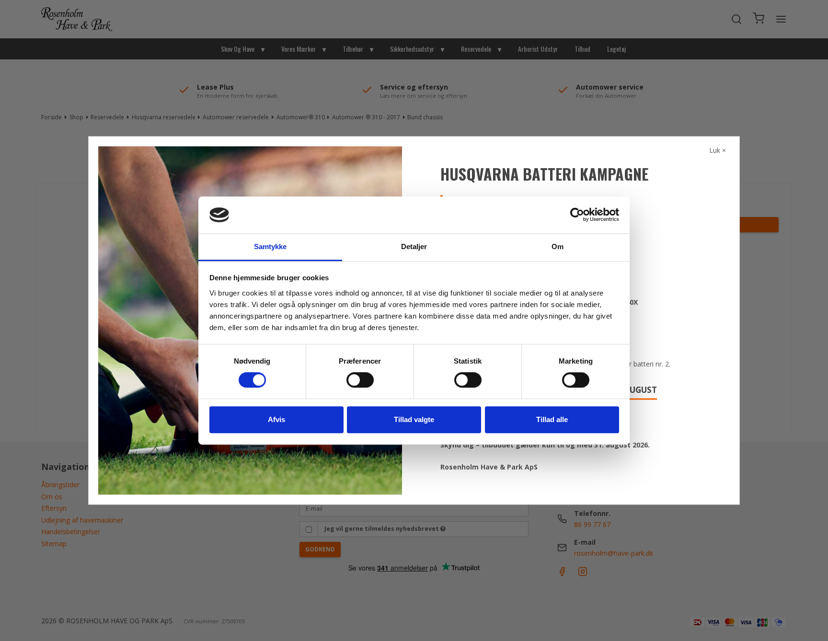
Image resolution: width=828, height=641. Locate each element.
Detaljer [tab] (414, 246)
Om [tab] (558, 246)
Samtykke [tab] (270, 246)
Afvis (276, 419)
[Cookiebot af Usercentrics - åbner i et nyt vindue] (577, 215)
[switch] (360, 380)
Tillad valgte (414, 419)
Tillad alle (552, 419)
